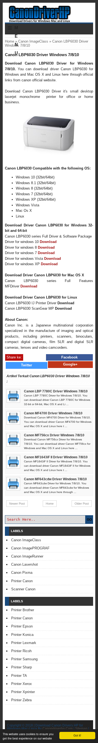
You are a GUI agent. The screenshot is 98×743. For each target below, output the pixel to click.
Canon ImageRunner (27, 556)
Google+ (70, 364)
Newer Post (17, 503)
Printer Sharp (21, 667)
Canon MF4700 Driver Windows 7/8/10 (53, 413)
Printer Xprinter (23, 692)
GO (89, 519)
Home (9, 41)
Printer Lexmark (23, 643)
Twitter (26, 365)
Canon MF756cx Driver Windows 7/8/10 (54, 435)
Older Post (82, 503)
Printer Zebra (21, 700)
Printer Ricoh (21, 651)
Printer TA (19, 676)
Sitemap (81, 728)
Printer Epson (22, 626)
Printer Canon (22, 581)
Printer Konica (22, 635)
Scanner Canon (23, 589)
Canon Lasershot (24, 564)
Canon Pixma (21, 573)
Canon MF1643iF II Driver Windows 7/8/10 (56, 457)
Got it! (77, 735)
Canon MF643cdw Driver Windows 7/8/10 (55, 479)
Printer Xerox (21, 684)
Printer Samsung (24, 659)
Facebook (69, 357)
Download (48, 242)
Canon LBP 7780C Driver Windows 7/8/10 (56, 391)
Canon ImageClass (33, 41)
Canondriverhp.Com (57, 728)
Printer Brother (22, 610)
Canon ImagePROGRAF (30, 548)
